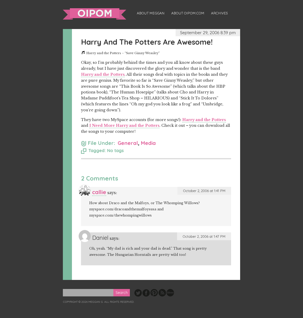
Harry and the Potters (103, 74)
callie (99, 192)
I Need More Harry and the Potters (124, 125)
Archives (219, 13)
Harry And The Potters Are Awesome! (147, 42)
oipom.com (94, 14)
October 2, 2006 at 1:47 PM (204, 236)
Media (148, 143)
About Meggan (150, 13)
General (128, 143)
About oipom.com (187, 13)
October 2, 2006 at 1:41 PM (204, 191)
